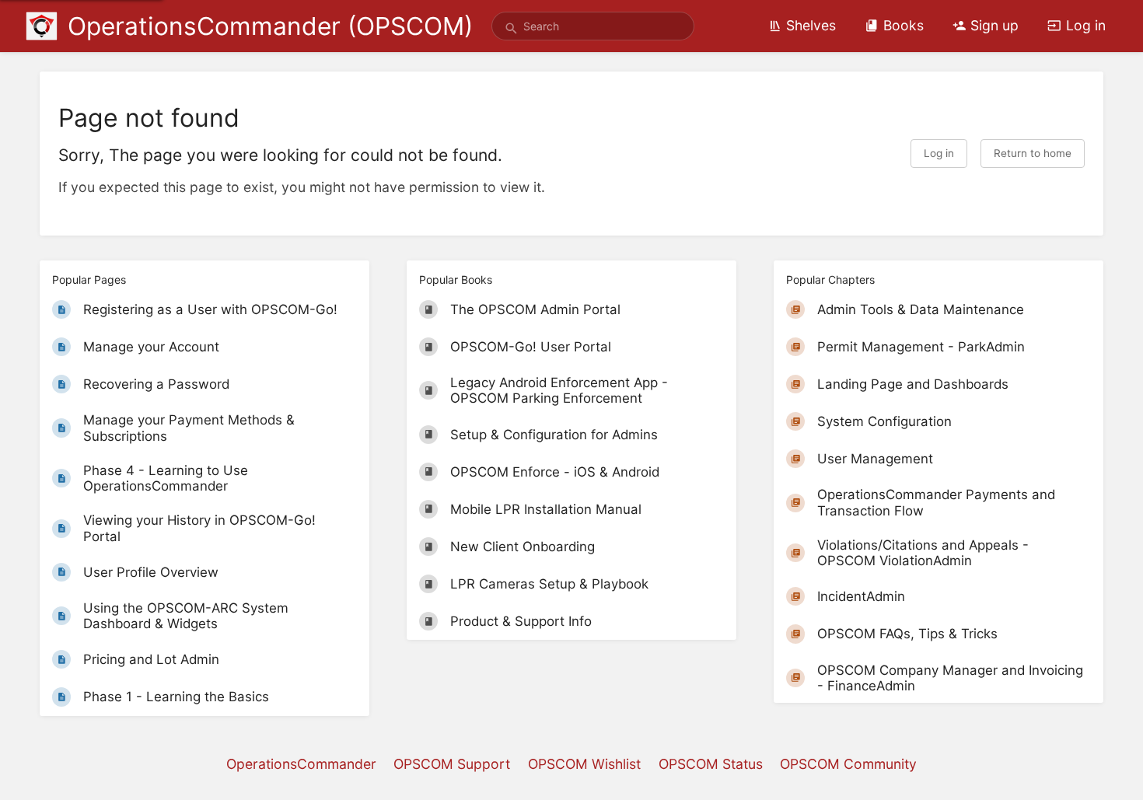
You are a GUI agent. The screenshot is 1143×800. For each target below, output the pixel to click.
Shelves (811, 25)
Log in (1086, 25)
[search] (592, 26)
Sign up (994, 25)
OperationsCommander (301, 764)
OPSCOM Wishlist (584, 764)
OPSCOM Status (711, 764)
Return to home (1032, 153)
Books (903, 25)
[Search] (511, 28)
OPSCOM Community (848, 764)
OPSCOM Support (451, 764)
